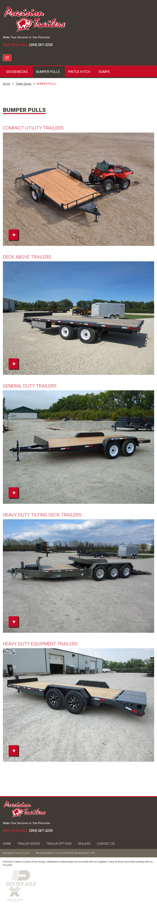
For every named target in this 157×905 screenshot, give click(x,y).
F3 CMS (91, 853)
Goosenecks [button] (17, 72)
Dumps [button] (104, 72)
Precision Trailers (22, 853)
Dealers (84, 843)
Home (6, 83)
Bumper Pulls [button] (48, 72)
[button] (13, 234)
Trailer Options (59, 843)
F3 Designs (59, 853)
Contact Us (106, 843)
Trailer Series (23, 83)
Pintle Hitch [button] (79, 72)
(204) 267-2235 (41, 45)
